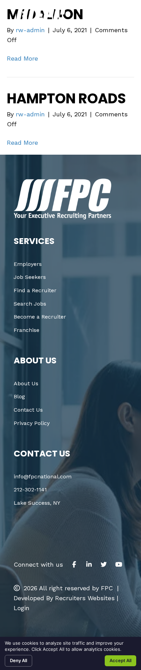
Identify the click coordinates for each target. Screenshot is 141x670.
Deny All (18, 660)
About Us (26, 383)
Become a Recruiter (40, 316)
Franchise (26, 330)
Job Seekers (30, 277)
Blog (19, 396)
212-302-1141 (30, 489)
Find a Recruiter (35, 290)
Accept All (120, 660)
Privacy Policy (32, 423)
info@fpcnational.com (43, 476)
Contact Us (28, 410)
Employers (28, 264)
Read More (22, 58)
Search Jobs (30, 303)
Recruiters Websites (85, 598)
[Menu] (121, 18)
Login (21, 607)
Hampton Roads (66, 98)
